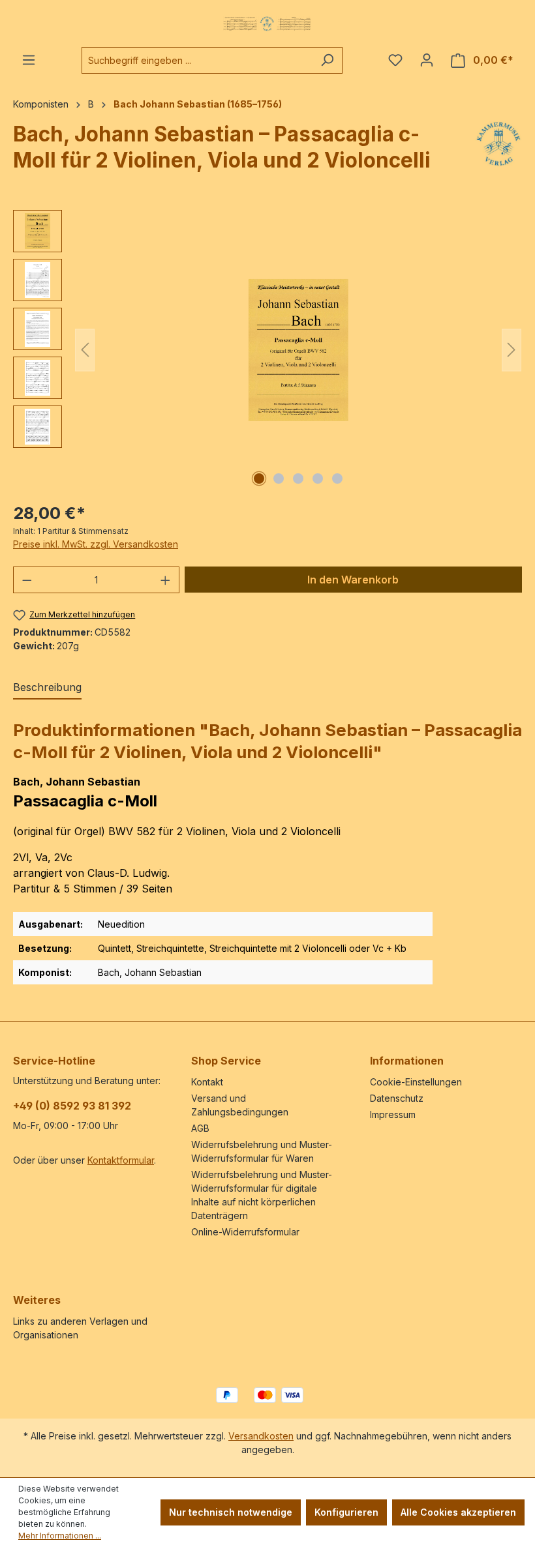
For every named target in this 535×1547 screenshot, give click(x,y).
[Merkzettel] (395, 60)
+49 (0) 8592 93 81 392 (72, 1105)
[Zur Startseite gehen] (267, 23)
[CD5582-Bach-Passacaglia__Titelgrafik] (298, 350)
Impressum (393, 1114)
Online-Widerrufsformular (245, 1231)
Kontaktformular (120, 1160)
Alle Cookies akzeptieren (458, 1512)
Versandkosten (261, 1435)
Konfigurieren (346, 1512)
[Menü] (28, 60)
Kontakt (207, 1081)
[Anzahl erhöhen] (165, 580)
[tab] (47, 688)
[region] (267, 350)
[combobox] (197, 60)
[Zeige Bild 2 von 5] (278, 478)
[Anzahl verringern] (26, 580)
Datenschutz (396, 1098)
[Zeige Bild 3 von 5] (298, 478)
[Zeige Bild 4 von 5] (318, 478)
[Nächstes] (511, 350)
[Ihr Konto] (426, 60)
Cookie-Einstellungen (416, 1081)
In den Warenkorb (353, 579)
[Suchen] (327, 60)
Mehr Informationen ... (59, 1535)
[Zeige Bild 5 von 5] (337, 478)
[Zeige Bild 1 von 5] (259, 478)
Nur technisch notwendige (230, 1512)
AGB (200, 1128)
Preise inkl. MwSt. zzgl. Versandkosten (95, 544)
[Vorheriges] (85, 350)
